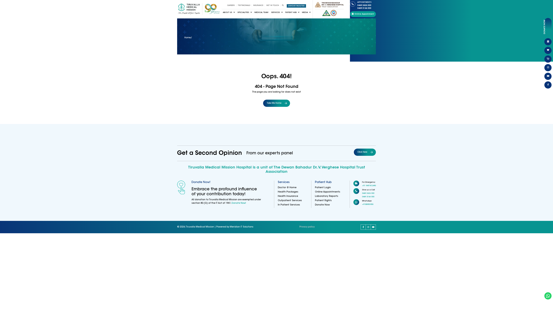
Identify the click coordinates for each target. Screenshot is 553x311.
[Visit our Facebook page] (363, 227)
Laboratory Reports (326, 196)
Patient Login (323, 187)
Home (187, 38)
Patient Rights (323, 200)
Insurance (258, 5)
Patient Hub (291, 12)
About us (227, 12)
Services (275, 12)
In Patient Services (289, 205)
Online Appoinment (364, 14)
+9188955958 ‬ (368, 204)
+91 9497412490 (369, 186)
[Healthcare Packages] (548, 50)
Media (305, 12)
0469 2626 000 (364, 3)
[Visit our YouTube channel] (373, 227)
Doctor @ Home (287, 187)
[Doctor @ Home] (548, 59)
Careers (231, 5)
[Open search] (282, 5)
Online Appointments (327, 192)
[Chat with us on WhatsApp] (548, 295)
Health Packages (288, 192)
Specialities (243, 12)
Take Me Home (274, 103)
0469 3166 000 (364, 8)
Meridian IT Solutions (241, 227)
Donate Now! (238, 203)
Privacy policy (307, 227)
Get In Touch (272, 5)
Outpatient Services (290, 200)
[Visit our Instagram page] (368, 227)
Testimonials (244, 5)
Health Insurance (288, 196)
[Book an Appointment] (548, 41)
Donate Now (322, 205)
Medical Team (261, 12)
